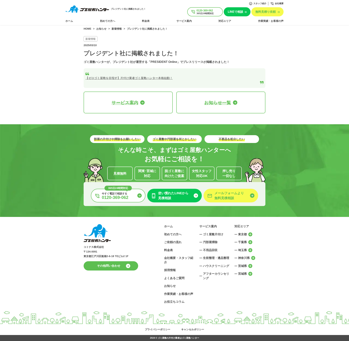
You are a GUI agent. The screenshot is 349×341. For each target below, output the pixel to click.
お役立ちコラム (174, 301)
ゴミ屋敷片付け (213, 234)
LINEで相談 (235, 11)
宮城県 (242, 273)
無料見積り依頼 (265, 11)
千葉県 (242, 242)
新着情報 (90, 38)
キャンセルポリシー (192, 329)
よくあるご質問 (174, 278)
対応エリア (224, 20)
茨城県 (242, 265)
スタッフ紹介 (259, 3)
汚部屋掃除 (210, 242)
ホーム (69, 20)
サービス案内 (184, 20)
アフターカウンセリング (216, 276)
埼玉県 (242, 250)
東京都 (242, 234)
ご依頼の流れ (173, 242)
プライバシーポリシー (157, 329)
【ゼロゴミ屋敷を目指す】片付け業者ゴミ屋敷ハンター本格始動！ (129, 78)
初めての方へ (107, 20)
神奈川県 (244, 257)
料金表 (146, 20)
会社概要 (279, 3)
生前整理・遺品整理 (216, 257)
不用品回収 (210, 250)
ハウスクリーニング (216, 265)
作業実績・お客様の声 (271, 20)
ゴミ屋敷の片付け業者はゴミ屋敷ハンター (178, 338)
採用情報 (170, 270)
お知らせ (170, 285)
